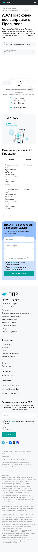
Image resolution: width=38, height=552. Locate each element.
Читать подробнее (7, 501)
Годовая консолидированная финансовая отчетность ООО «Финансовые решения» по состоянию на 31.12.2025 (17, 465)
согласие (14, 262)
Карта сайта (6, 456)
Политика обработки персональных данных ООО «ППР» (18, 452)
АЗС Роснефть (11, 124)
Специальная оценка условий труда (14, 459)
